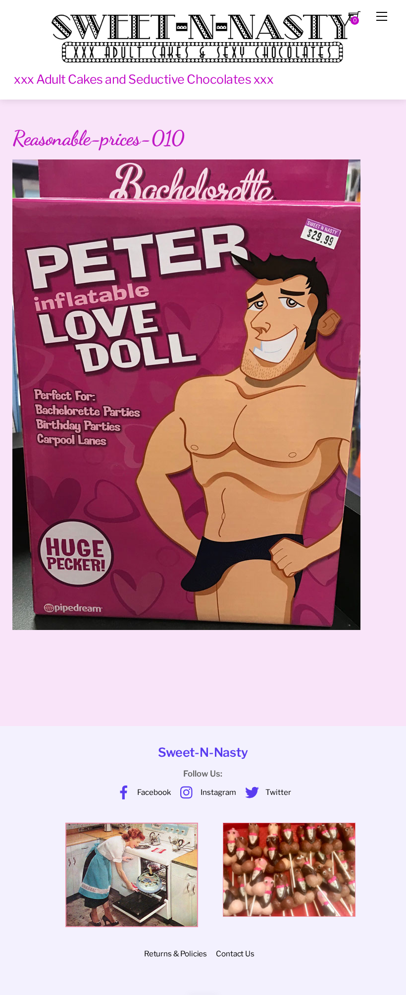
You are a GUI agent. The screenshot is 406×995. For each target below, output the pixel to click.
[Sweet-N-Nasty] (203, 33)
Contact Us (235, 953)
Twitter (277, 792)
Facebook (153, 792)
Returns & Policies (175, 953)
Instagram (217, 792)
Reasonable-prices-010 (98, 138)
